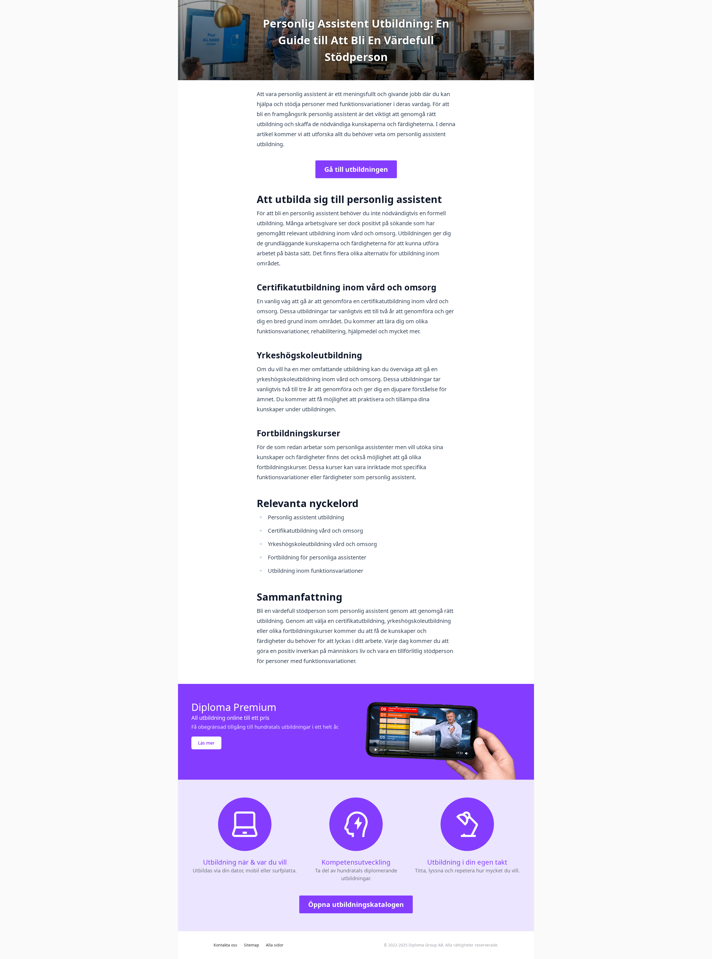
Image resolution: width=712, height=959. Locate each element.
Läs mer (206, 743)
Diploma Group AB (426, 945)
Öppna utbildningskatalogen (356, 904)
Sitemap (251, 945)
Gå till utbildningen (356, 169)
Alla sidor (274, 945)
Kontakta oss (225, 945)
